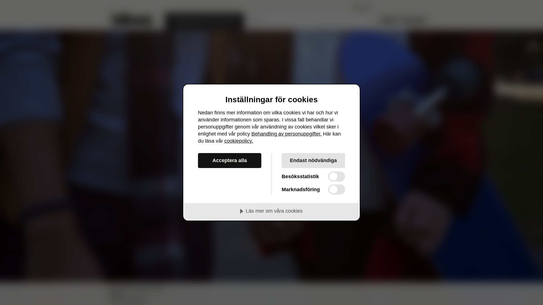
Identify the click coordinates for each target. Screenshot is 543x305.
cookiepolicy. (238, 141)
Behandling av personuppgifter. (286, 134)
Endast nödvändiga (313, 160)
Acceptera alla (229, 160)
